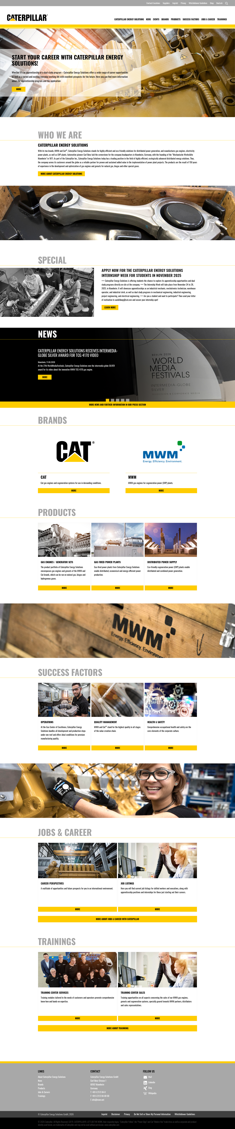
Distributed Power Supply (162, 562)
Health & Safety (156, 722)
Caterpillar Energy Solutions (129, 19)
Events (156, 19)
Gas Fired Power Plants (107, 562)
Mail (150, 1076)
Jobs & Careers (44, 1092)
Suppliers (166, 2)
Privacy (183, 2)
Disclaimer (115, 1114)
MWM (132, 477)
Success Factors (191, 19)
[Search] (226, 3)
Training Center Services (54, 992)
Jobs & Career (208, 19)
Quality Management (105, 722)
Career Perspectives (52, 883)
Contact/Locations (153, 2)
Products (175, 19)
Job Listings (127, 883)
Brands (165, 19)
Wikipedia (152, 1093)
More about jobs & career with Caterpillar (117, 919)
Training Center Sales (133, 992)
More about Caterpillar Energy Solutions (61, 173)
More (18, 89)
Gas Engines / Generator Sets (57, 562)
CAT (43, 477)
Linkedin (151, 1082)
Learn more (110, 307)
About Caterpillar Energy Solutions (52, 1076)
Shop (212, 2)
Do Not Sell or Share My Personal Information (152, 1114)
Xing (150, 1087)
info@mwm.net (98, 1099)
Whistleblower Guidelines (198, 2)
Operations (47, 722)
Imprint (175, 2)
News (148, 19)
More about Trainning (117, 1028)
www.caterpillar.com (111, 1124)
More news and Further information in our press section (117, 404)
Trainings (222, 19)
